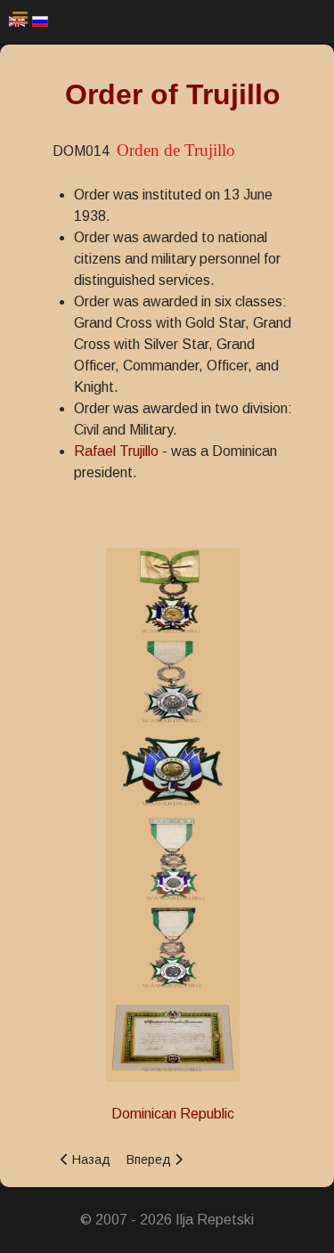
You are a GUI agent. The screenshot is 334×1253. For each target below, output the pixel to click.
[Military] (173, 858)
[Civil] (173, 590)
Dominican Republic (172, 1113)
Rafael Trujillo (116, 451)
